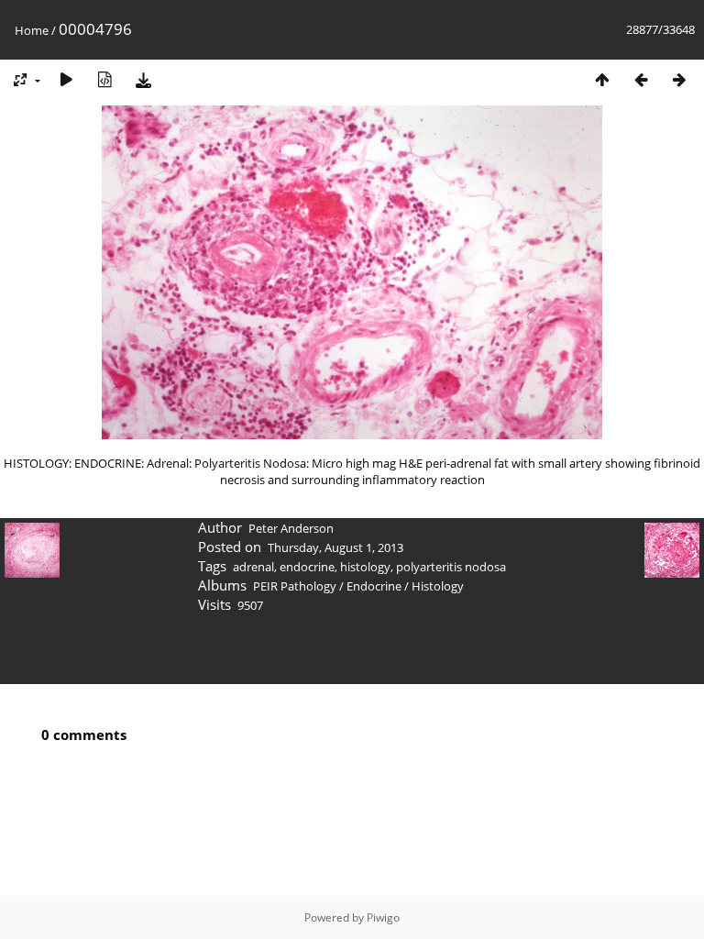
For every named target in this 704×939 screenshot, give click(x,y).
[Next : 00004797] (679, 79)
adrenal (253, 566)
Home (32, 30)
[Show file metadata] (104, 79)
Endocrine (374, 586)
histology (365, 566)
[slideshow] (66, 79)
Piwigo (383, 917)
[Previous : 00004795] (641, 79)
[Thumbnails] (602, 79)
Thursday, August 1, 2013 (335, 547)
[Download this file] (143, 79)
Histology (438, 586)
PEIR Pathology (294, 586)
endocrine (307, 566)
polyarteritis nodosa (451, 566)
